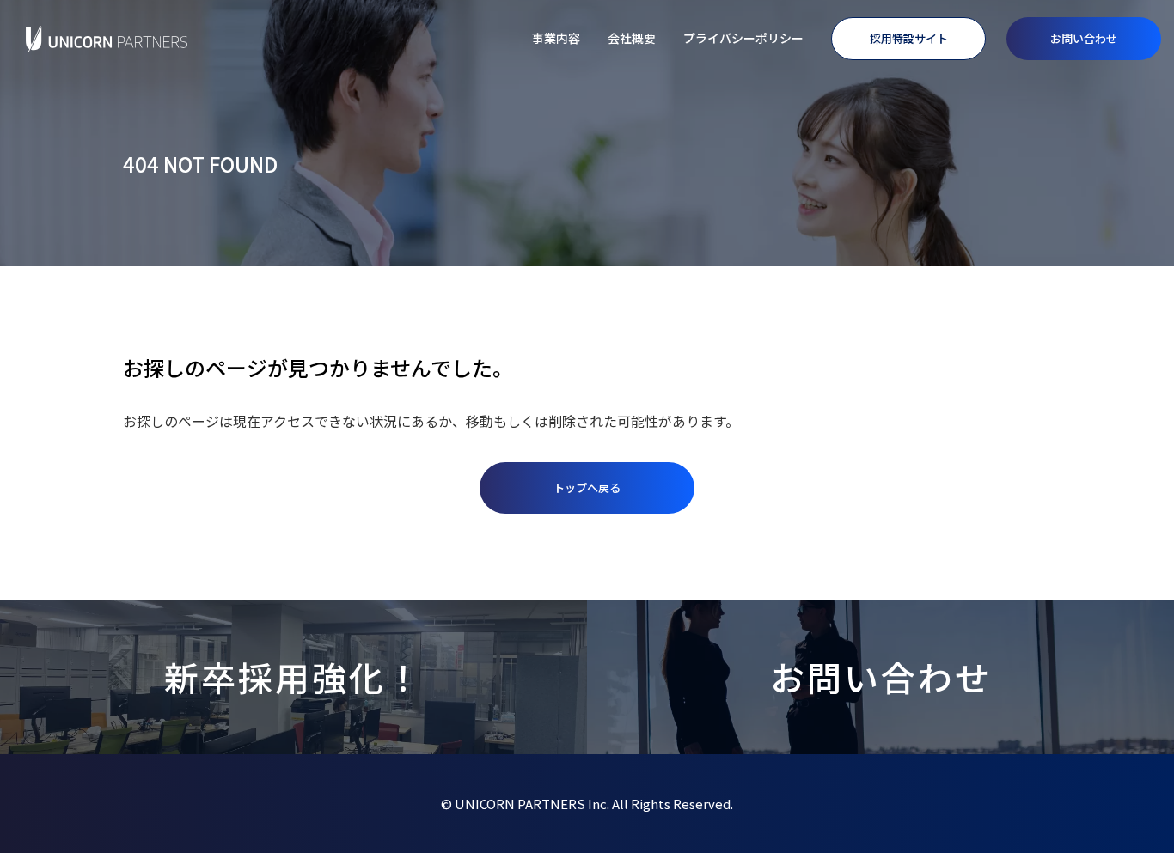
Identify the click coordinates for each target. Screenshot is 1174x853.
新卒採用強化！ (293, 677)
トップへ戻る (587, 487)
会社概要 (632, 37)
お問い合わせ (1083, 38)
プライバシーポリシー (743, 37)
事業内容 (556, 37)
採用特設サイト (909, 38)
